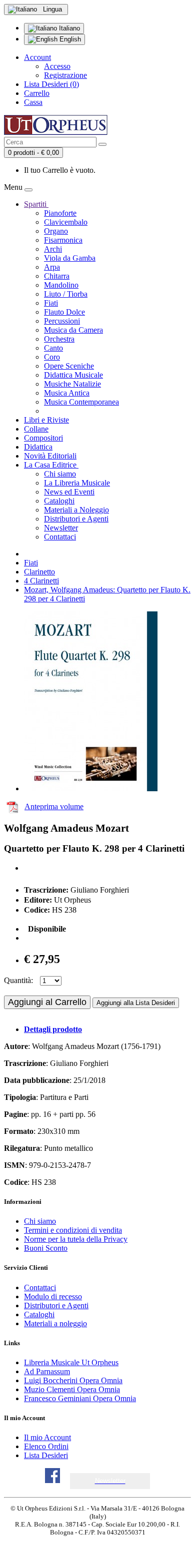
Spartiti (36, 204)
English (69, 39)
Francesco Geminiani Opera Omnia (80, 1398)
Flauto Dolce (64, 312)
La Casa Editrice (51, 465)
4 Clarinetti (41, 580)
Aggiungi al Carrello (47, 1002)
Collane (36, 429)
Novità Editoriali (50, 456)
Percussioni (62, 321)
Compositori (43, 438)
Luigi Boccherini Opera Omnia (73, 1380)
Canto (53, 348)
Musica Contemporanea (81, 402)
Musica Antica (67, 393)
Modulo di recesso (53, 1296)
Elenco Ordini (46, 1446)
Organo (56, 231)
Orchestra (59, 339)
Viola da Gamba (70, 258)
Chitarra (57, 276)
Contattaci (60, 536)
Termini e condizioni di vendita (73, 1230)
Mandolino (61, 285)
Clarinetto (39, 571)
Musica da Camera (73, 330)
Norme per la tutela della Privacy (76, 1239)
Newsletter (61, 527)
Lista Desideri (46, 1455)
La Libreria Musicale (77, 483)
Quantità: (18, 980)
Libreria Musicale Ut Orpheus (71, 1362)
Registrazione (65, 75)
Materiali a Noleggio (76, 510)
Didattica (38, 447)
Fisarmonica (63, 240)
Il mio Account (47, 1437)
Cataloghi (59, 501)
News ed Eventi (69, 492)
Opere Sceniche (69, 366)
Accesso (57, 66)
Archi (53, 249)
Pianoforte (60, 213)
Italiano (68, 28)
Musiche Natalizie (72, 384)
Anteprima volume (54, 806)
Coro (52, 357)
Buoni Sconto (46, 1248)
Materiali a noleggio (55, 1323)
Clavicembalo (66, 222)
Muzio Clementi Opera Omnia (72, 1389)
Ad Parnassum (47, 1371)
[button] (110, 1481)
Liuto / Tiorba (66, 294)
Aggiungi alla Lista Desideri (135, 1003)
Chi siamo (60, 474)
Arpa (52, 267)
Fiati (51, 303)
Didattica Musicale (73, 375)
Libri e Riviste (46, 420)
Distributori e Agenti (76, 518)
